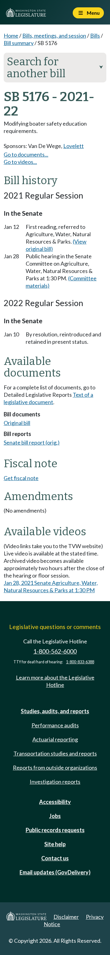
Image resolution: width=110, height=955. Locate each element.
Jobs (55, 816)
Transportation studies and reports (55, 753)
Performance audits (55, 725)
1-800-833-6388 (80, 662)
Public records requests (55, 830)
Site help (55, 844)
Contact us (55, 858)
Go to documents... (26, 154)
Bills (95, 35)
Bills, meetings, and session (54, 35)
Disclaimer (66, 916)
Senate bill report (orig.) (32, 442)
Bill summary (19, 43)
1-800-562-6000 (55, 651)
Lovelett (73, 145)
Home (11, 35)
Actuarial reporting (55, 739)
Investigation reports (55, 781)
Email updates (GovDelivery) (55, 872)
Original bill (17, 422)
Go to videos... (20, 161)
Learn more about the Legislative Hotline (55, 681)
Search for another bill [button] (55, 67)
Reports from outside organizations (55, 767)
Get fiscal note (21, 478)
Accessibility (55, 801)
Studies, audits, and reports (55, 711)
